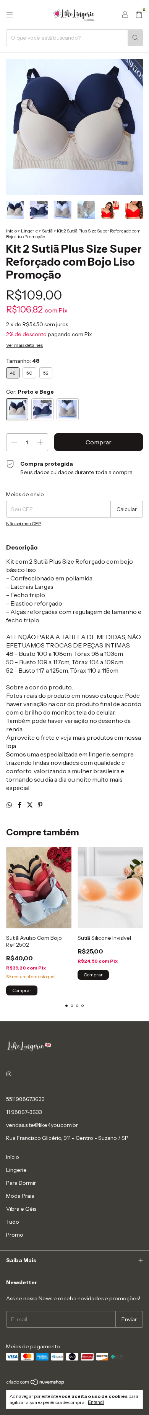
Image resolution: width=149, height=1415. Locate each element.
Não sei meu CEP (23, 523)
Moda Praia (20, 1195)
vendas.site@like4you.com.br (42, 1125)
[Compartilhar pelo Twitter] (30, 805)
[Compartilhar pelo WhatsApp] (9, 805)
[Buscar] (135, 37)
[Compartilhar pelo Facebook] (20, 805)
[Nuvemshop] (35, 1383)
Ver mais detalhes (24, 345)
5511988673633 (25, 1099)
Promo (14, 1234)
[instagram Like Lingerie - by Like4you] (8, 1073)
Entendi (96, 1402)
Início (11, 231)
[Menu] (9, 14)
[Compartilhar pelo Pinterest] (40, 805)
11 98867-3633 (24, 1112)
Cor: (30, 391)
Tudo (12, 1221)
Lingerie (29, 231)
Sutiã (47, 231)
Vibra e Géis (21, 1208)
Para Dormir (21, 1182)
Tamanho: (23, 360)
